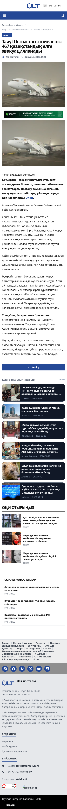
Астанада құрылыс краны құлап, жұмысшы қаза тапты (31, 588)
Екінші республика (13, 646)
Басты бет (7, 25)
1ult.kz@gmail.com (27, 765)
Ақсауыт (49, 651)
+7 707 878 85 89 (22, 771)
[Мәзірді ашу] (6, 15)
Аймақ (28, 643)
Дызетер (7, 648)
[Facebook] (13, 669)
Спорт (19, 648)
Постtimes (25, 656)
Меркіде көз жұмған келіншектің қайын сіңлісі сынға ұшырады (39, 556)
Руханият (41, 643)
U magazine (33, 648)
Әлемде (49, 646)
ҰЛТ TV (47, 648)
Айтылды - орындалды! (16, 659)
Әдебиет (55, 643)
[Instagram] (5, 669)
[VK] (22, 669)
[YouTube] (39, 669)
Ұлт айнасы (8, 656)
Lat (55, 6)
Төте (50, 6)
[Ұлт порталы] (33, 5)
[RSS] (47, 669)
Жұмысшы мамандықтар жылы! (21, 651)
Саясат (6, 643)
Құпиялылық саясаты (14, 751)
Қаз (45, 6)
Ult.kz (29, 198)
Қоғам (17, 643)
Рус (59, 6)
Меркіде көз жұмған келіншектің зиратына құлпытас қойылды (37, 538)
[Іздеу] (61, 15)
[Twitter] (30, 669)
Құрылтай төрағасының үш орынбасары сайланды (29, 602)
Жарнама (7, 741)
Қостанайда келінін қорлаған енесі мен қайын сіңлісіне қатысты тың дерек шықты (41, 520)
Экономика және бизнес (16, 654)
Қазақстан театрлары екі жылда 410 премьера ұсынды (27, 616)
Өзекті (19, 25)
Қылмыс (40, 654)
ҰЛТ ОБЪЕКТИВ (42, 656)
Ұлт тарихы (34, 646)
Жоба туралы (10, 746)
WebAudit (21, 779)
